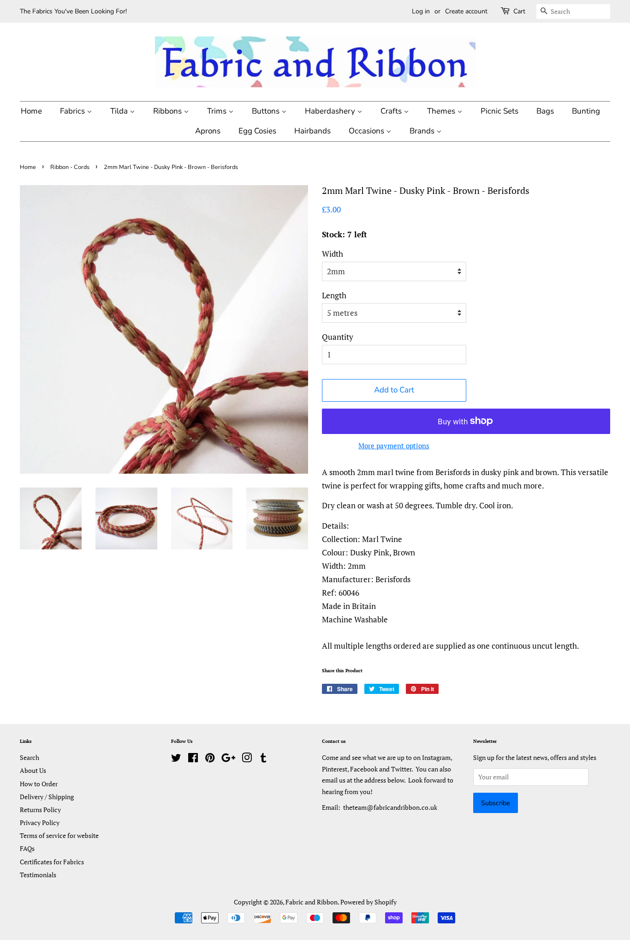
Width (332, 253)
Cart (519, 11)
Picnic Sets (499, 111)
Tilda (120, 111)
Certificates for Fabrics (52, 861)
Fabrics (73, 111)
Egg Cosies (257, 131)
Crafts (392, 111)
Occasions (367, 131)
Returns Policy (40, 809)
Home (31, 111)
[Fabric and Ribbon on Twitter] (176, 759)
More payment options (393, 445)
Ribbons (168, 111)
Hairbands (312, 131)
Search (29, 757)
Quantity (337, 336)
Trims (217, 111)
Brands (423, 131)
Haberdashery (331, 111)
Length (334, 295)
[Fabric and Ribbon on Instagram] (247, 759)
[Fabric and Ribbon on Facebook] (193, 759)
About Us (33, 770)
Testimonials (38, 874)
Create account (466, 11)
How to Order (39, 783)
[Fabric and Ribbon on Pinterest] (210, 759)
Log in (421, 11)
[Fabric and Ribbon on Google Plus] (228, 759)
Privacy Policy (39, 822)
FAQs (27, 848)
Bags (545, 111)
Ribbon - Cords (69, 167)
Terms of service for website (59, 835)
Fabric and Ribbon (311, 902)
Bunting (586, 111)
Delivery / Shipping (47, 796)
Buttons (266, 111)
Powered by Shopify (368, 902)
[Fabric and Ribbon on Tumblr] (263, 759)
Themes (442, 111)
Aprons (207, 131)
